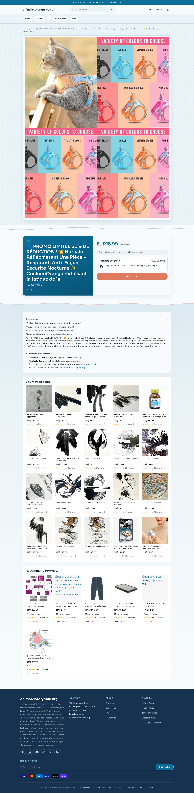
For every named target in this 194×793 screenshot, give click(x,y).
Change (161, 261)
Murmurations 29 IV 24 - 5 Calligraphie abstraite (37, 503)
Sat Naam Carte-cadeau (152, 502)
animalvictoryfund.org (38, 9)
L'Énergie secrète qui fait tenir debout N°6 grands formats (96, 415)
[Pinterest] (57, 752)
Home (27, 18)
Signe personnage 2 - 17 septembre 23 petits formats (37, 547)
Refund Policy (148, 703)
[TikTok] (43, 752)
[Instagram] (30, 752)
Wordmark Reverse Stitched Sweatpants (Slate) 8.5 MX (95, 605)
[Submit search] (112, 9)
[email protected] (88, 364)
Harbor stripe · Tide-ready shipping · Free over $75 (97, 2)
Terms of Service (149, 713)
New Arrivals (60, 18)
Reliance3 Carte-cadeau (65, 546)
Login (150, 10)
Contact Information (151, 723)
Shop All (39, 18)
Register (159, 10)
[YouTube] (37, 752)
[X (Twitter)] (50, 752)
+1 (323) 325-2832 (77, 710)
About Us (110, 703)
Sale (74, 18)
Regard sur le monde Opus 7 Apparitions (37, 415)
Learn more (138, 252)
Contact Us (111, 708)
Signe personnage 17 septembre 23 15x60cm (68, 459)
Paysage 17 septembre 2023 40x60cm (124, 415)
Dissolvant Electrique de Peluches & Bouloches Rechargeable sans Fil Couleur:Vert (152, 547)
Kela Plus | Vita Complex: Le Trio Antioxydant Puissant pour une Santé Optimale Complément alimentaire (155, 415)
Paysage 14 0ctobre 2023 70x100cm (65, 415)
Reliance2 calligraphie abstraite (96, 546)
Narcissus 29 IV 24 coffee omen (126, 458)
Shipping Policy (149, 718)
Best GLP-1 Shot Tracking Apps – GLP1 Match (155, 605)
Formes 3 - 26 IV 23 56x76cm (38, 458)
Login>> (35, 621)
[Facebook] (23, 752)
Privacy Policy (148, 708)
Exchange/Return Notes (38, 353)
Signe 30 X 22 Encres (151, 458)
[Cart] (168, 10)
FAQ (107, 713)
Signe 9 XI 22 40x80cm (65, 502)
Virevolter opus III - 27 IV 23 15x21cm (124, 503)
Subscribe (165, 767)
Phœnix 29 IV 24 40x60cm (95, 502)
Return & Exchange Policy (73, 367)
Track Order (111, 718)
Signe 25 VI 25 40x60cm (95, 458)
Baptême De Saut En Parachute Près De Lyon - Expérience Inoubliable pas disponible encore (126, 547)
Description (32, 319)
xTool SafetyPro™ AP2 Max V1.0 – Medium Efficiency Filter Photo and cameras (124, 605)
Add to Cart (132, 276)
